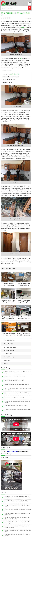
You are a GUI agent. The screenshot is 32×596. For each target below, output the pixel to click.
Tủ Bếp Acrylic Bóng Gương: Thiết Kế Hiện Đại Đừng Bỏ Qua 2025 (17, 506)
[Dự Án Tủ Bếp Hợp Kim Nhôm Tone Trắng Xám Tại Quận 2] (23, 310)
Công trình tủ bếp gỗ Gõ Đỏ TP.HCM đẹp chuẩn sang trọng (8, 284)
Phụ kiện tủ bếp (8, 353)
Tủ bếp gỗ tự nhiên (9, 350)
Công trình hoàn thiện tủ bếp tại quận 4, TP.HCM (8, 317)
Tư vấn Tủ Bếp (5, 368)
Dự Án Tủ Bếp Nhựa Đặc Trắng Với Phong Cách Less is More (24, 301)
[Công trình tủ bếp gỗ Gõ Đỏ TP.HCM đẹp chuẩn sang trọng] (8, 277)
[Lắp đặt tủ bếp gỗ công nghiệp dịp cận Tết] (23, 277)
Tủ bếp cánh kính (8, 344)
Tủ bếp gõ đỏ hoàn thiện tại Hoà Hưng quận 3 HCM (8, 334)
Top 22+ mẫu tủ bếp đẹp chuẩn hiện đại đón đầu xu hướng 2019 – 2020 (18, 389)
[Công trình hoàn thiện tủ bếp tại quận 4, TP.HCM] (8, 310)
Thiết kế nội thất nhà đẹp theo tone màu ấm (14, 380)
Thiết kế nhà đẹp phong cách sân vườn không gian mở (17, 384)
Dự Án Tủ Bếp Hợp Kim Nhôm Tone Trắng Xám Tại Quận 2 (24, 317)
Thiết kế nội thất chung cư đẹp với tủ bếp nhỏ (15, 376)
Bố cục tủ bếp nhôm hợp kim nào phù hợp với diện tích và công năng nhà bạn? (17, 522)
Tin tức (6, 363)
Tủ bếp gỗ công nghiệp (10, 347)
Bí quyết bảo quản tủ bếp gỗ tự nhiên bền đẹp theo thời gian (18, 509)
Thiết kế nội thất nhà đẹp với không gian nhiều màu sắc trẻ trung (18, 372)
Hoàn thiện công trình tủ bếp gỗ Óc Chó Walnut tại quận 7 (23, 334)
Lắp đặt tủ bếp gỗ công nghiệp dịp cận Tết (24, 284)
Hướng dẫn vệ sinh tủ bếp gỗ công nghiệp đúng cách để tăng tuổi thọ (17, 514)
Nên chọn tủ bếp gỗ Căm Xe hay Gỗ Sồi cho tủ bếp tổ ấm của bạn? (17, 535)
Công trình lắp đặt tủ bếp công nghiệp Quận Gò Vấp (8, 301)
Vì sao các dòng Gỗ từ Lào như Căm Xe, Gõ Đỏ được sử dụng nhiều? (17, 402)
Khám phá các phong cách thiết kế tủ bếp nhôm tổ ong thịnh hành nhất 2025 (17, 526)
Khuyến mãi (7, 360)
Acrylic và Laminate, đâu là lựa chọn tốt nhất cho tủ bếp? (17, 409)
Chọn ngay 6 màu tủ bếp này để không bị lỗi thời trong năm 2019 (18, 393)
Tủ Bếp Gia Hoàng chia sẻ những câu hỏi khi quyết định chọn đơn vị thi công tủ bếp (17, 518)
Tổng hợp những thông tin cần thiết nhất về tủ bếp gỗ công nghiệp (18, 531)
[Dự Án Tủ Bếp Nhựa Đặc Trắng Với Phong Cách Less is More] (23, 293)
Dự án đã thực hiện (9, 357)
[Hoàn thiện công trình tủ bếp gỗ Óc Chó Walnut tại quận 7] (23, 327)
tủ (20, 58)
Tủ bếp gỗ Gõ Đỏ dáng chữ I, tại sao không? (14, 397)
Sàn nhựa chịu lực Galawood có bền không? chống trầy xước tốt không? (17, 497)
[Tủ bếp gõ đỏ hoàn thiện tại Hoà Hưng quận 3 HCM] (8, 327)
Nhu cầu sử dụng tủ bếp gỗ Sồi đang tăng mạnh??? (16, 405)
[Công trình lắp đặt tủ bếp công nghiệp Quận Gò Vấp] (8, 293)
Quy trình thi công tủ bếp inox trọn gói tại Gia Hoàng (16, 500)
